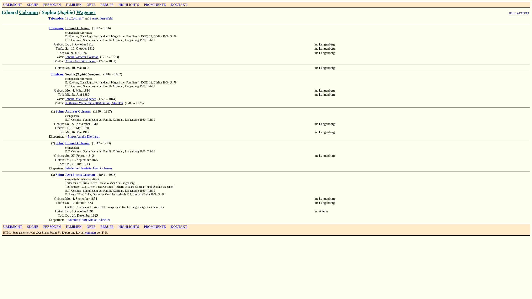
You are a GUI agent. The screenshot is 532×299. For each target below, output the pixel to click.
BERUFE (106, 4)
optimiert (90, 232)
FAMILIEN (74, 4)
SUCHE (32, 4)
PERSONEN (52, 4)
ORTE (91, 4)
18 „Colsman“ (74, 18)
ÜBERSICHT (12, 4)
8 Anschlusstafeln (101, 18)
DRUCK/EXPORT (519, 13)
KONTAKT (179, 4)
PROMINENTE (155, 4)
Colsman (28, 12)
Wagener (86, 12)
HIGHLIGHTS (128, 4)
